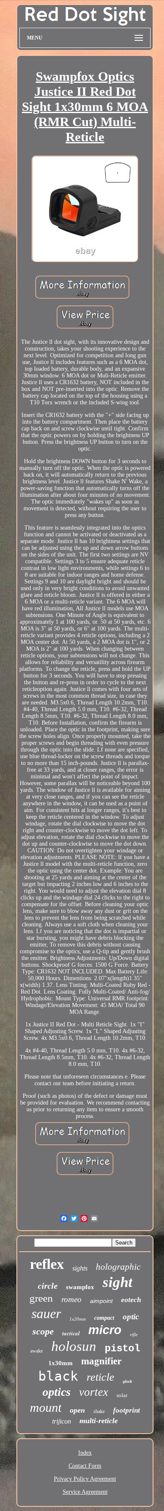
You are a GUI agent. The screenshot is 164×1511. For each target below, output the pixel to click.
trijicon (61, 1421)
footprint (126, 1410)
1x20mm (77, 1318)
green (41, 1298)
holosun (73, 1346)
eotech (131, 1300)
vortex (93, 1392)
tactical (71, 1333)
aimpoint (101, 1300)
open (77, 1410)
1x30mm (60, 1363)
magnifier (101, 1361)
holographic (118, 1267)
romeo (71, 1299)
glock (127, 1381)
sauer (46, 1313)
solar (121, 1395)
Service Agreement (85, 1492)
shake (99, 1411)
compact (104, 1318)
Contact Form (85, 1466)
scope (43, 1331)
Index (85, 1453)
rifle (134, 1334)
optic (131, 1316)
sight (117, 1282)
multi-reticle (98, 1420)
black (58, 1376)
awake (36, 1351)
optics (56, 1391)
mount (45, 1407)
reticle (100, 1377)
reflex (47, 1264)
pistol (122, 1348)
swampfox (80, 1287)
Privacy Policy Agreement (85, 1479)
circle (48, 1285)
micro (105, 1330)
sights (79, 1268)
